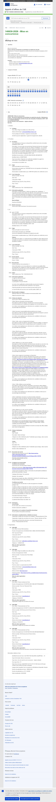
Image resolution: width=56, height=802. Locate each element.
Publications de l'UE (9, 742)
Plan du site (7, 726)
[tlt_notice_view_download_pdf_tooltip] (8, 91)
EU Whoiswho (8, 740)
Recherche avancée (15, 22)
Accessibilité (7, 716)
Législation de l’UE (9, 732)
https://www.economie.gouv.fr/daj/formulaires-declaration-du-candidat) (32, 359)
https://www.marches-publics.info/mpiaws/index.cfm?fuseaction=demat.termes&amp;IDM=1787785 (29, 468)
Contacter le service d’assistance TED (13, 698)
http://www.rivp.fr (23, 570)
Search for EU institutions (10, 774)
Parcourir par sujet (37, 22)
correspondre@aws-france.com (25, 63)
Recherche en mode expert (26, 22)
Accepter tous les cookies (12, 798)
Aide (6, 696)
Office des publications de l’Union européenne (16, 686)
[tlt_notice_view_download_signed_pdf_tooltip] (28, 79)
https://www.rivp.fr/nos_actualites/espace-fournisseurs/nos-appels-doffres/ (29, 573)
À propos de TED (8, 723)
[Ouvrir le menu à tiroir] (6, 40)
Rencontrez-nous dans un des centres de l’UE (15, 767)
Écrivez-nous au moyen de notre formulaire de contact (17, 765)
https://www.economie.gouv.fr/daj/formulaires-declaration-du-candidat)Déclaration (30, 367)
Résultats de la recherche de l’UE (12, 737)
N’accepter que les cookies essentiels (30, 798)
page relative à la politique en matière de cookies (40, 790)
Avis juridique (8, 711)
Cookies (7, 714)
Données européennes (10, 735)
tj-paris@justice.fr (26, 596)
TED (6, 27)
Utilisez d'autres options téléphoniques (13, 762)
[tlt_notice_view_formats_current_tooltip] (47, 112)
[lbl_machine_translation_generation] (23, 100)
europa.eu (16, 753)
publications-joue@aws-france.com (30, 541)
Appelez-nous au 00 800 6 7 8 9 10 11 (13, 760)
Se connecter (39, 4)
